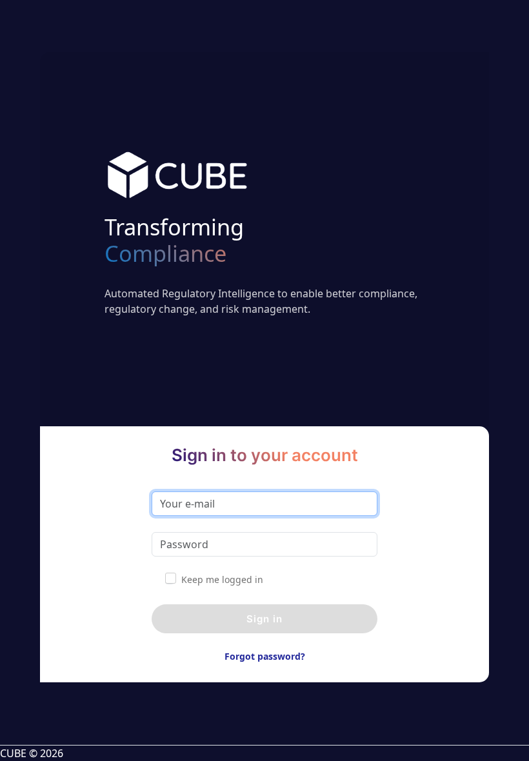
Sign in (264, 619)
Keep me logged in (222, 579)
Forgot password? (265, 656)
